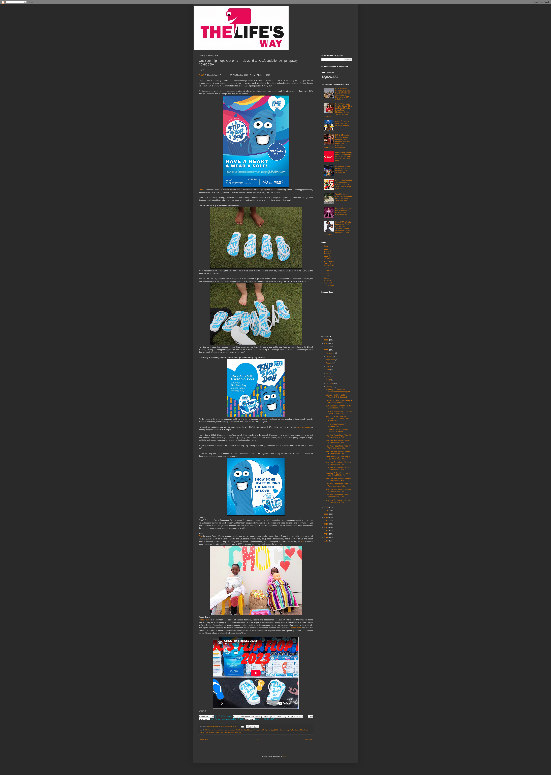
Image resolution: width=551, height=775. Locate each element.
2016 (326, 528)
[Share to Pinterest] (258, 726)
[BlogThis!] (249, 726)
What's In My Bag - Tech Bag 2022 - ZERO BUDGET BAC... (339, 458)
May (328, 373)
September (330, 360)
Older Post (308, 739)
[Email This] (247, 726)
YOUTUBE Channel (223, 716)
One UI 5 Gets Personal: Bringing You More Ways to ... (339, 425)
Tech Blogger (209, 732)
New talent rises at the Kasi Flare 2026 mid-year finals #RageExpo (343, 169)
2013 (326, 538)
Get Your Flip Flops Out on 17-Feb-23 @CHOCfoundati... (337, 396)
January (329, 387)
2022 (326, 507)
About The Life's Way (328, 257)
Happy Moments (327, 279)
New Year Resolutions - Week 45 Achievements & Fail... (338, 485)
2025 (326, 343)
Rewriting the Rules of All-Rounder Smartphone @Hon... (339, 391)
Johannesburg (284, 730)
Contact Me (328, 270)
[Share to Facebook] (255, 726)
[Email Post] (242, 726)
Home (256, 739)
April (328, 377)
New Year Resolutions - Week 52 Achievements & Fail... (338, 436)
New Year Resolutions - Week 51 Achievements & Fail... (338, 441)
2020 (326, 514)
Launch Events (326, 274)
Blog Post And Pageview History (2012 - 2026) (329, 264)
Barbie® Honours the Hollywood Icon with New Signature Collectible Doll (343, 211)
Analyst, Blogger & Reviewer (327, 251)
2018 (326, 521)
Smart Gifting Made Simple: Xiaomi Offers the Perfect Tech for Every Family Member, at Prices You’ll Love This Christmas (338, 110)
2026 (326, 340)
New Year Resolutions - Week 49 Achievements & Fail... (338, 452)
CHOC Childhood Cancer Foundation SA (250, 730)
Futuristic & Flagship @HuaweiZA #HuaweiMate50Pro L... (339, 401)
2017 (326, 524)
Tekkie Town (204, 620)
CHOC (202, 75)
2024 (326, 347)
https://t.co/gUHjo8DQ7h (266, 719)
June (328, 370)
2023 (326, 350)
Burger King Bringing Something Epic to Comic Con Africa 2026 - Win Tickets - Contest (343, 184)
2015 (326, 531)
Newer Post (203, 739)
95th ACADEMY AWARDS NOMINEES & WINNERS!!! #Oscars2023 (337, 419)
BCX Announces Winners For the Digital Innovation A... (338, 407)
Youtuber (238, 732)
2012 (326, 541)
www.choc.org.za (303, 427)
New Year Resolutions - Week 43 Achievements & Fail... (338, 496)
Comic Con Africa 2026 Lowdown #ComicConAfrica (342, 123)
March (328, 380)
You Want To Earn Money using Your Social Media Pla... (338, 474)
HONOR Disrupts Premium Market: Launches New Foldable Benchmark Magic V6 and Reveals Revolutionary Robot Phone (338, 141)
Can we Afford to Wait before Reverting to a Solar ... (337, 431)
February (329, 383)
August (329, 363)
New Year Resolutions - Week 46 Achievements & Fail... (338, 479)
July (328, 367)
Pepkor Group (294, 730)
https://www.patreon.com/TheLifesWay (227, 719)
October (329, 356)
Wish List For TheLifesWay (329, 284)
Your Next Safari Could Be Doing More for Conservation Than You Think (343, 197)
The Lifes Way (229, 732)
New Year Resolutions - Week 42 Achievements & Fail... (338, 501)
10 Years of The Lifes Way (214, 730)
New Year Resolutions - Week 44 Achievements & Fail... (338, 490)
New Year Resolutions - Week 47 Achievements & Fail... (338, 469)
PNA (200, 536)
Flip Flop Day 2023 (271, 730)
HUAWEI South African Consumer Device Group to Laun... (339, 412)
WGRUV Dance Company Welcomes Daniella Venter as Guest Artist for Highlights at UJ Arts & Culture (343, 94)
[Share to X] (252, 726)
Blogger (286, 756)
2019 (326, 517)
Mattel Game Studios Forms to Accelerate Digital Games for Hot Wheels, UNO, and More (343, 156)
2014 (326, 534)
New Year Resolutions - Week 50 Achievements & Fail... (338, 447)
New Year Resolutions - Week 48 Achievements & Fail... (338, 463)
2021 (326, 511)
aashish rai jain (229, 730)
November (330, 353)
